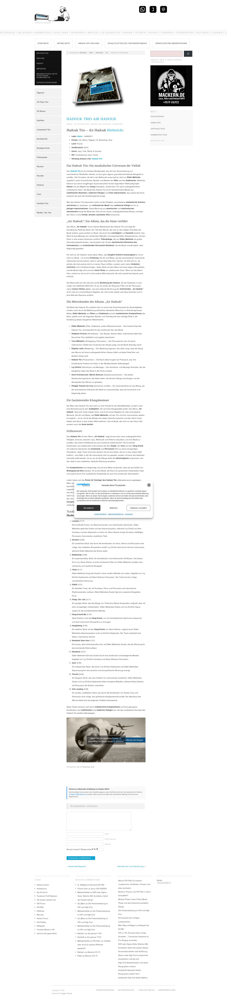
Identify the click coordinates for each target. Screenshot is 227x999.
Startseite (43, 43)
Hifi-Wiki (40, 907)
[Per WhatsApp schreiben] (142, 9)
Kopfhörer (40, 120)
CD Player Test (42, 102)
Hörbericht (115, 130)
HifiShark (40, 911)
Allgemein (40, 92)
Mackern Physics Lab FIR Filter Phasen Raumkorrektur (47, 75)
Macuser (40, 914)
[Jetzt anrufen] (153, 9)
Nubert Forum (42, 918)
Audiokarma (42, 888)
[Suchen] (188, 54)
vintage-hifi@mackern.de (78, 794)
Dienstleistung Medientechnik (171, 43)
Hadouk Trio (97, 158)
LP (81, 767)
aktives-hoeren (43, 884)
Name (107, 834)
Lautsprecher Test (43, 129)
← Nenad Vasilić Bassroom (76, 866)
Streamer (40, 185)
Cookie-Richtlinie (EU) (146, 990)
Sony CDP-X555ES (99, 888)
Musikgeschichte (43, 148)
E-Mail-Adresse (110, 839)
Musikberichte (42, 139)
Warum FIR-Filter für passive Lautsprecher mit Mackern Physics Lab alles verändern (134, 884)
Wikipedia (41, 926)
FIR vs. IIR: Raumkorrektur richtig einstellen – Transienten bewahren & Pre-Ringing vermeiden (133, 937)
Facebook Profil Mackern (47, 896)
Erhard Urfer (83, 888)
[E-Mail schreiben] (163, 9)
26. (107, 52)
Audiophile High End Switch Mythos (132, 977)
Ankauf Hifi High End (88, 43)
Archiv (159, 880)
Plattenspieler (42, 157)
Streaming (86, 767)
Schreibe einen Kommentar (101, 124)
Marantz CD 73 (94, 952)
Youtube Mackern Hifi (45, 929)
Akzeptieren (88, 508)
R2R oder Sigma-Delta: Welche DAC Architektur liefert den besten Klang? (93, 896)
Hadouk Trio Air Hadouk (91, 119)
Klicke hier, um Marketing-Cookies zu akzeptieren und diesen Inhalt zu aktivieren (106, 739)
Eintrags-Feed (158, 128)
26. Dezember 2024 (81, 124)
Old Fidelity (41, 922)
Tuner (39, 194)
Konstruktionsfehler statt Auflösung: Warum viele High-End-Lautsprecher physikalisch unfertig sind (133, 955)
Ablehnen (114, 508)
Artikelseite (63, 43)
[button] (149, 485)
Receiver (40, 166)
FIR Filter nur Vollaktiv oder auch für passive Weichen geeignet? (94, 945)
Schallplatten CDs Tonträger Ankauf (127, 43)
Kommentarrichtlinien (166, 990)
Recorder (40, 175)
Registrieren (157, 116)
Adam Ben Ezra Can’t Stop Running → (131, 866)
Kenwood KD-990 (97, 884)
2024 (91, 52)
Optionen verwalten (138, 508)
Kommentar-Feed (159, 135)
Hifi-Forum (41, 903)
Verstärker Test (42, 203)
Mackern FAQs (42, 53)
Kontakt (40, 63)
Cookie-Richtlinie (100, 514)
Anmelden (156, 122)
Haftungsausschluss (126, 990)
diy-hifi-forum (42, 892)
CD (78, 767)
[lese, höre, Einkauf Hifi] (52, 13)
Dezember (99, 52)
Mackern (70, 124)
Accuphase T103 (95, 933)
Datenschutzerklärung (116, 514)
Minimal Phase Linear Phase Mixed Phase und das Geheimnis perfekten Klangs (133, 903)
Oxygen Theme (66, 993)
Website (108, 844)
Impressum (129, 514)
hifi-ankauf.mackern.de (46, 900)
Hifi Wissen (41, 111)
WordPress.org (157, 141)
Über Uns (40, 58)
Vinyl (92, 767)
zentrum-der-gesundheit (47, 933)
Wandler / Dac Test (44, 212)
